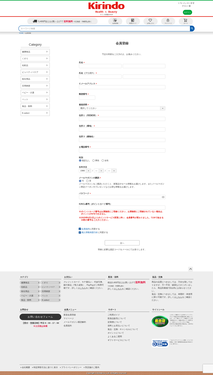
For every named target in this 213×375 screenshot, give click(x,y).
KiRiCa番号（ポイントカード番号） (95, 204)
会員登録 (115, 23)
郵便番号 (84, 94)
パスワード (85, 193)
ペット (25, 99)
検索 (192, 28)
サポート (112, 309)
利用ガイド (132, 23)
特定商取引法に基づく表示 (45, 367)
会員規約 (86, 229)
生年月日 (83, 167)
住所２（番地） (87, 126)
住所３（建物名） (87, 136)
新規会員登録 (70, 315)
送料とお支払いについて (119, 325)
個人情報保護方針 (90, 232)
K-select (25, 113)
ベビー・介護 (28, 92)
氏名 (82, 62)
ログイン (187, 12)
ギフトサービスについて (119, 340)
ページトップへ (190, 269)
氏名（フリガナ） (88, 73)
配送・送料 (113, 277)
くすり (25, 58)
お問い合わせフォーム (40, 317)
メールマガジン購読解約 (75, 322)
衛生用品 (26, 79)
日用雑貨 (26, 86)
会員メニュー (70, 309)
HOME (21, 33)
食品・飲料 (27, 106)
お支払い (68, 277)
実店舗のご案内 (92, 367)
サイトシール (158, 309)
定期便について (115, 322)
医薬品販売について (117, 318)
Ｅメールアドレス (88, 83)
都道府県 (84, 104)
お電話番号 (85, 147)
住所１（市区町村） (89, 115)
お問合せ (24, 309)
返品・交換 (157, 277)
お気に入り (150, 23)
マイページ (168, 23)
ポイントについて (116, 333)
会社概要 (26, 367)
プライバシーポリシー (71, 367)
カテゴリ (24, 277)
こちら (83, 288)
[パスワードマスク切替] (163, 197)
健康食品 (26, 52)
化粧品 (25, 65)
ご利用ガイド (114, 315)
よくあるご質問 (115, 336)
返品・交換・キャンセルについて (123, 329)
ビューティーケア (30, 72)
